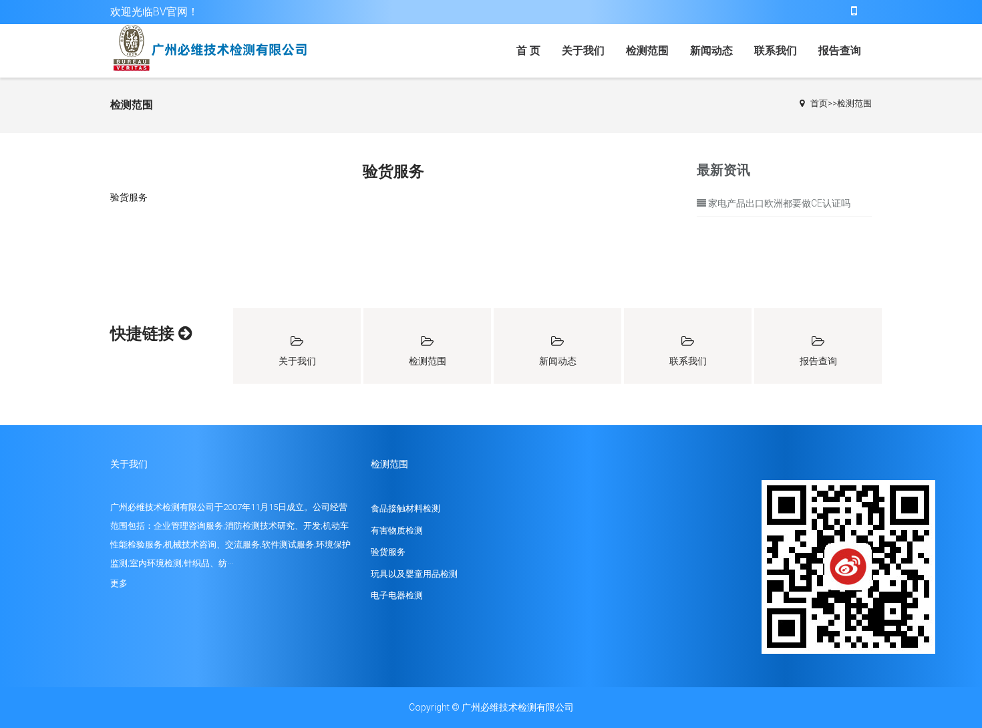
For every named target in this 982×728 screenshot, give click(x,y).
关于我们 (583, 50)
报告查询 (839, 50)
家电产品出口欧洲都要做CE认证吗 (779, 203)
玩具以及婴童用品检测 (414, 574)
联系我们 (775, 50)
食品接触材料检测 (405, 508)
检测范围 (647, 50)
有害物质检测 (397, 530)
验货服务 (388, 552)
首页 (819, 103)
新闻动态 (711, 50)
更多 (119, 583)
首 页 (528, 50)
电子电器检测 (397, 595)
